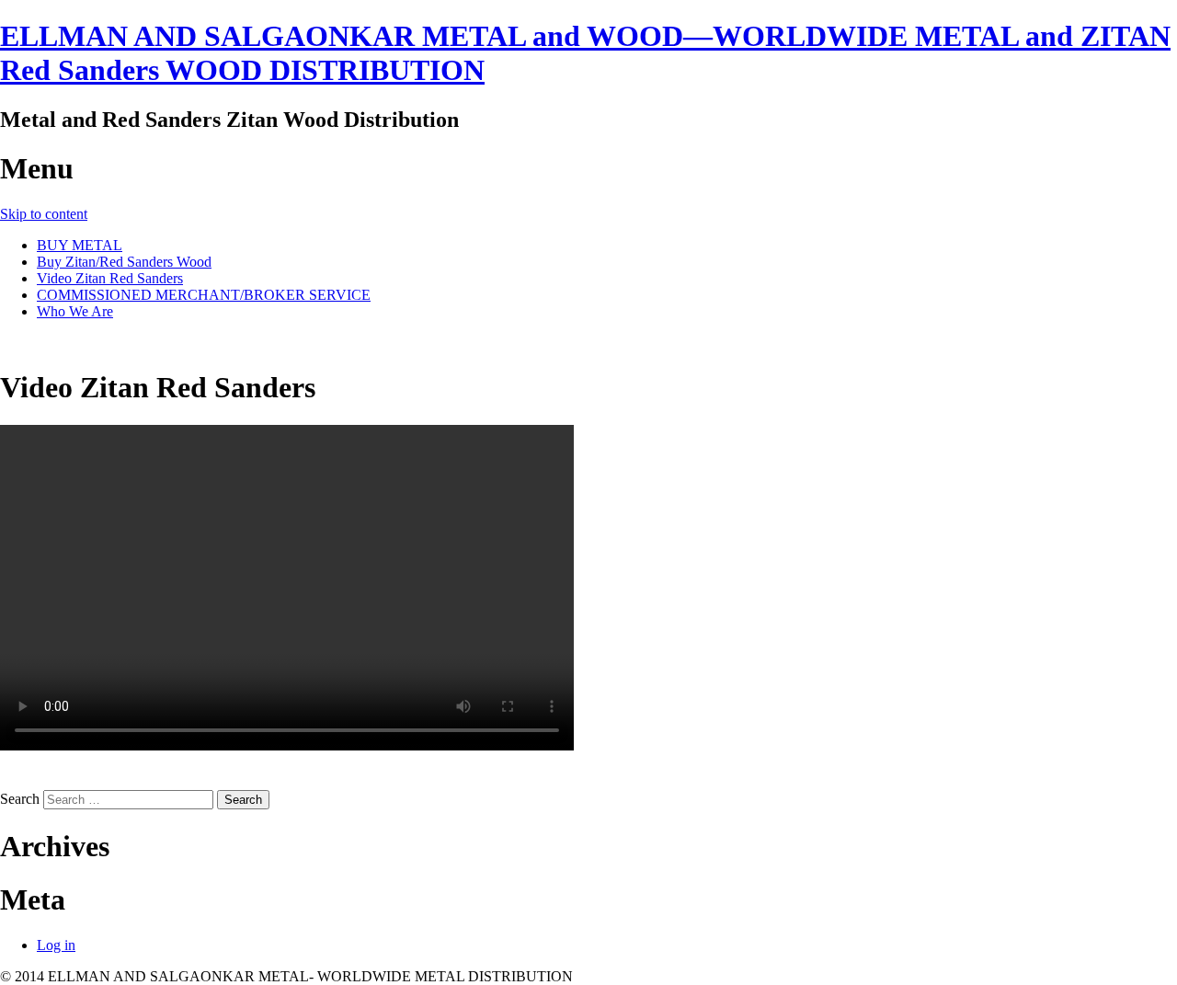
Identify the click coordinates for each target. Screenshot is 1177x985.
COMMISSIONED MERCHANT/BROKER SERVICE (204, 295)
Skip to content (43, 214)
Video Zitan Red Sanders (110, 278)
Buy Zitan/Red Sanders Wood (124, 261)
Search (20, 799)
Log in (56, 945)
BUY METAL (79, 245)
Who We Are (75, 311)
